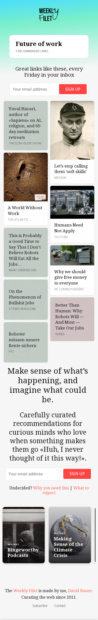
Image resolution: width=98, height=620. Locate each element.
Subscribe (39, 606)
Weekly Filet (25, 590)
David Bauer (80, 590)
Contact (60, 606)
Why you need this (51, 488)
